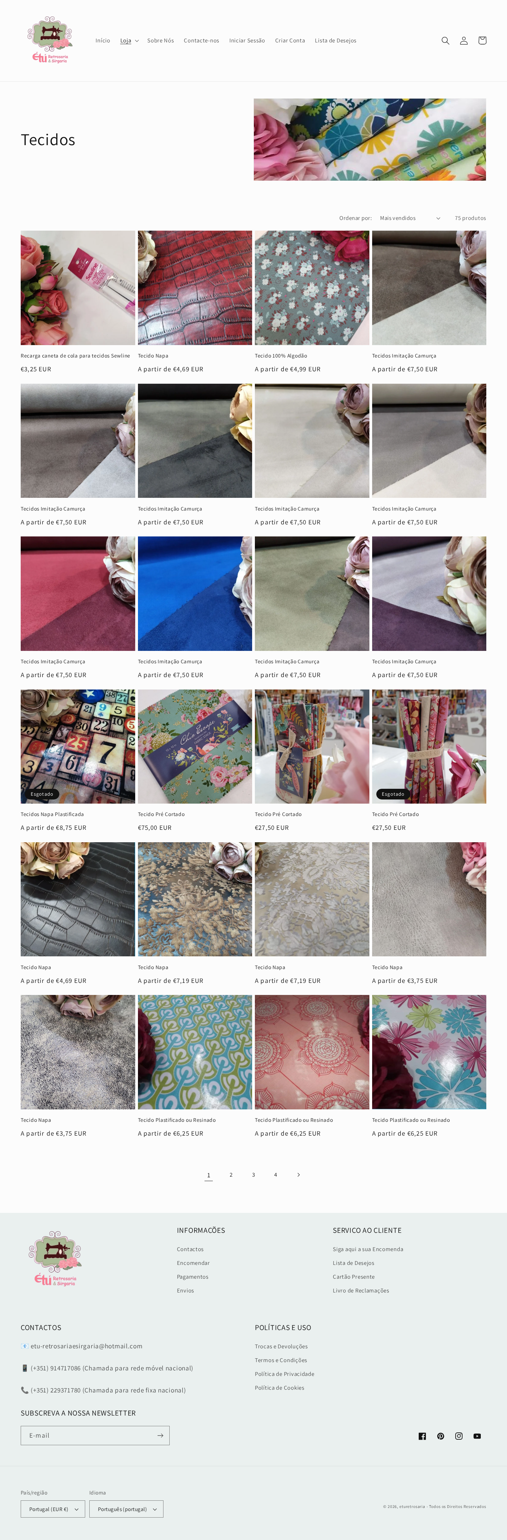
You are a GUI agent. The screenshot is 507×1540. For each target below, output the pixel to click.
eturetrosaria (412, 1506)
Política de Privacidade (285, 1374)
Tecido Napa (153, 355)
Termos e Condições (281, 1360)
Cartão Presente (354, 1276)
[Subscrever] (160, 1435)
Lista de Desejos (354, 1263)
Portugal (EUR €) (49, 1509)
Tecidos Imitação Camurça (404, 355)
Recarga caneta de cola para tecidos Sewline (75, 355)
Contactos (190, 1249)
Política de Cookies (280, 1387)
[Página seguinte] (298, 1175)
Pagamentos (193, 1276)
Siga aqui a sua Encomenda (368, 1249)
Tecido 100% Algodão (281, 355)
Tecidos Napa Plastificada (52, 814)
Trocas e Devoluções (281, 1346)
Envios (185, 1290)
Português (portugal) (122, 1509)
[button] (128, 40)
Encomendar (193, 1263)
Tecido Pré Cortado (161, 814)
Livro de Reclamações (361, 1290)
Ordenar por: (355, 218)
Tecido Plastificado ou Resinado (177, 1119)
